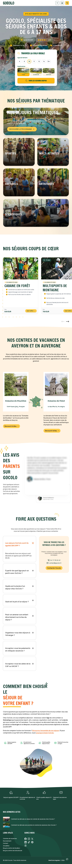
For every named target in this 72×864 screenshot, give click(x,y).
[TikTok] (29, 842)
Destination (21, 66)
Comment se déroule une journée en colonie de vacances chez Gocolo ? (34, 825)
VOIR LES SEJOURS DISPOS (38, 80)
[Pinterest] (32, 842)
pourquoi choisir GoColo (45, 733)
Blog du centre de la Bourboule (12, 850)
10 (29, 61)
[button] (63, 321)
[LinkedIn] (25, 842)
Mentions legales (54, 860)
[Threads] (25, 845)
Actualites (6, 846)
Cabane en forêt (17, 286)
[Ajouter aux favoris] (35, 260)
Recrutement (7, 841)
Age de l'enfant (22, 58)
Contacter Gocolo (54, 568)
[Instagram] (29, 839)
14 (44, 61)
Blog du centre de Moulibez (11, 848)
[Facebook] (25, 839)
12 (39, 61)
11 (34, 61)
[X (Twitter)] (32, 839)
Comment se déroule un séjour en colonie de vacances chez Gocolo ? (33, 819)
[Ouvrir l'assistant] (67, 859)
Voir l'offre (31, 311)
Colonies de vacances (10, 838)
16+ (49, 61)
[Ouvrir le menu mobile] (67, 3)
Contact (5, 843)
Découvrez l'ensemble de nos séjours (45, 730)
